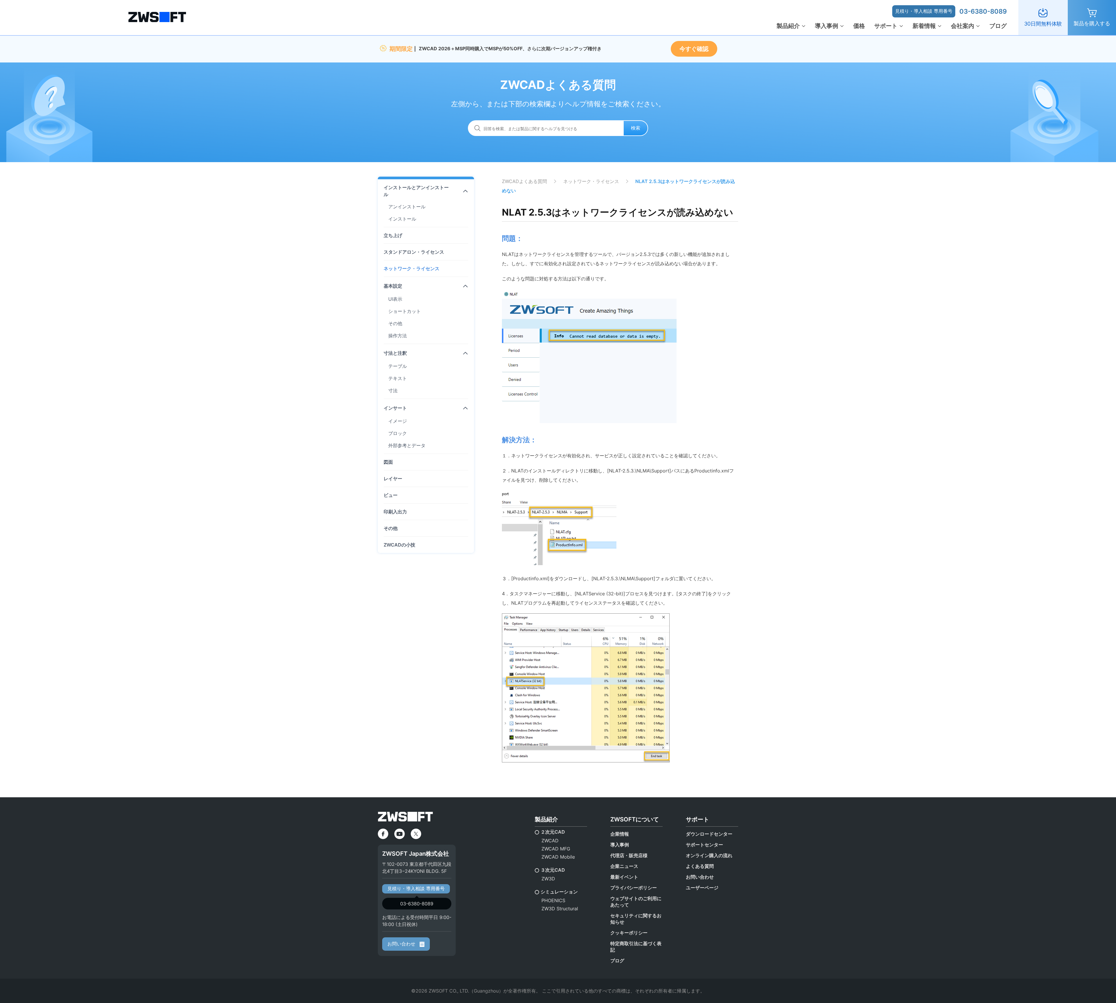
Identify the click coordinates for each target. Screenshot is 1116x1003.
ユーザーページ (702, 888)
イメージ (397, 421)
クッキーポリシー (629, 933)
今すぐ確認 (694, 48)
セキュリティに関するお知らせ (635, 919)
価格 (859, 25)
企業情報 (619, 834)
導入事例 (826, 25)
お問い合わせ (402, 944)
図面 (388, 462)
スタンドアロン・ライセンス (414, 252)
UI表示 (395, 299)
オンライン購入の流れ (709, 855)
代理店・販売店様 (629, 855)
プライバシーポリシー (633, 888)
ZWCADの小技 (399, 545)
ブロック (397, 433)
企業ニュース (624, 866)
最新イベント (624, 877)
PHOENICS (553, 900)
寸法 (393, 390)
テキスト (397, 378)
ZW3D (548, 879)
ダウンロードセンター (709, 834)
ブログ (998, 25)
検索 (635, 128)
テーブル (397, 366)
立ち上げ (393, 235)
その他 (395, 323)
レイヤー (393, 478)
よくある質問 (700, 866)
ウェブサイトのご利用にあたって (635, 901)
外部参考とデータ (406, 445)
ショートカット (404, 311)
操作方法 (397, 335)
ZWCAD (550, 840)
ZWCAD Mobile (558, 857)
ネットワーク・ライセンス (411, 268)
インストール (402, 219)
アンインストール (406, 206)
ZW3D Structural (559, 908)
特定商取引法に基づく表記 (635, 947)
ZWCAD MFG (555, 849)
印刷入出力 (395, 512)
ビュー (391, 495)
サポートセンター (704, 845)
